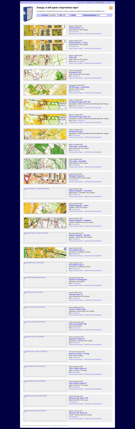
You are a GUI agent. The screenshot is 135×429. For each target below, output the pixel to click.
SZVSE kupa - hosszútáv (79, 87)
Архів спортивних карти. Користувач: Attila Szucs (33, 2)
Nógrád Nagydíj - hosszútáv (80, 191)
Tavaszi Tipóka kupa (77, 309)
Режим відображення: (90, 15)
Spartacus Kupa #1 (77, 339)
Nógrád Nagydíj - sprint (78, 206)
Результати (74, 31)
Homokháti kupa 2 (76, 250)
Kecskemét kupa (76, 132)
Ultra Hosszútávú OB (77, 324)
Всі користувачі (81, 2)
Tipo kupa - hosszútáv (78, 146)
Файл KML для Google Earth (93, 33)
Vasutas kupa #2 (75, 294)
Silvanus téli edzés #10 (78, 398)
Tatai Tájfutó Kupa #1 (78, 383)
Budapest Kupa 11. (76, 176)
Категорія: (45, 15)
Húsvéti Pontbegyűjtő (78, 280)
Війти (49, 2)
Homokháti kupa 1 (76, 265)
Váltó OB (72, 57)
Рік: (61, 15)
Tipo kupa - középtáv (77, 161)
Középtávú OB (75, 72)
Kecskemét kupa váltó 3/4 (79, 102)
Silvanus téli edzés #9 (78, 413)
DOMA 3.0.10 (110, 2)
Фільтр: (74, 15)
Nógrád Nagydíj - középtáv (80, 220)
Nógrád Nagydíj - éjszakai (79, 235)
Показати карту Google (76, 33)
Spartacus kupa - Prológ (79, 354)
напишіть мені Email (63, 425)
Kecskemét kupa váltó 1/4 (79, 117)
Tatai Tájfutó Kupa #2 (78, 368)
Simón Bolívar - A (76, 28)
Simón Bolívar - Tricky (78, 43)
